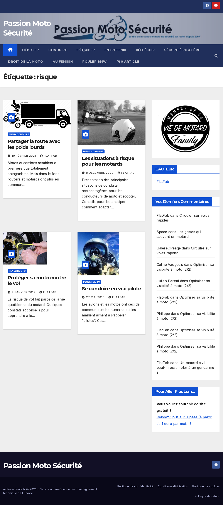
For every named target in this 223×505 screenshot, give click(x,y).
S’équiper (85, 50)
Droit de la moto (25, 62)
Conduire (57, 50)
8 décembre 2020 (100, 172)
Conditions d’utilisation (173, 486)
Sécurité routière (182, 50)
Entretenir (115, 50)
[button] (216, 56)
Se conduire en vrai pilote (111, 289)
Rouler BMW (94, 62)
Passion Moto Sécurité (42, 465)
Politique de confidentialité (135, 486)
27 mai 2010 (95, 297)
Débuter (30, 50)
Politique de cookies (206, 486)
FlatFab (50, 155)
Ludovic (27, 493)
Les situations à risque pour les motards (108, 161)
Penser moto (17, 271)
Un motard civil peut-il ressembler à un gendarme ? (185, 367)
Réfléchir (145, 50)
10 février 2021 (24, 155)
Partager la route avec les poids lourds (34, 144)
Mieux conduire (19, 134)
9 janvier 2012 (24, 292)
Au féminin (63, 62)
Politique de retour (207, 496)
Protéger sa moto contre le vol (37, 280)
